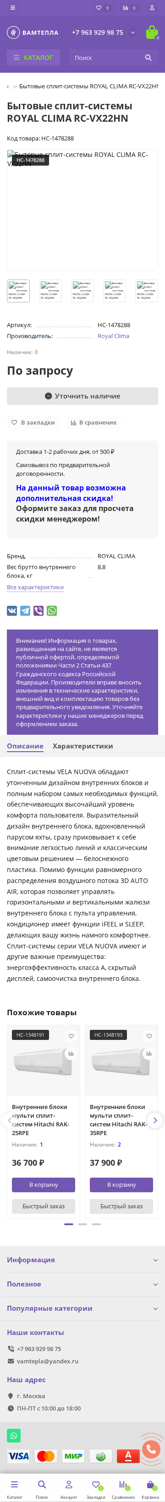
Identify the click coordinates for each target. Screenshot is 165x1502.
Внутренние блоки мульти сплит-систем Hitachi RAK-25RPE (40, 1120)
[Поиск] (148, 57)
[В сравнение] (71, 1053)
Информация (31, 1260)
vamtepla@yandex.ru (47, 1361)
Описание (25, 746)
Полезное (24, 1284)
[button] (68, 1224)
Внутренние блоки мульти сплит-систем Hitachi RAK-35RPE (118, 1120)
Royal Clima (113, 336)
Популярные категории (50, 1308)
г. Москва (31, 1396)
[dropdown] (13, 8)
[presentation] (10, 1120)
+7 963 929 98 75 (97, 32)
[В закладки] (71, 1036)
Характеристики (83, 746)
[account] (152, 8)
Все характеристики (35, 587)
